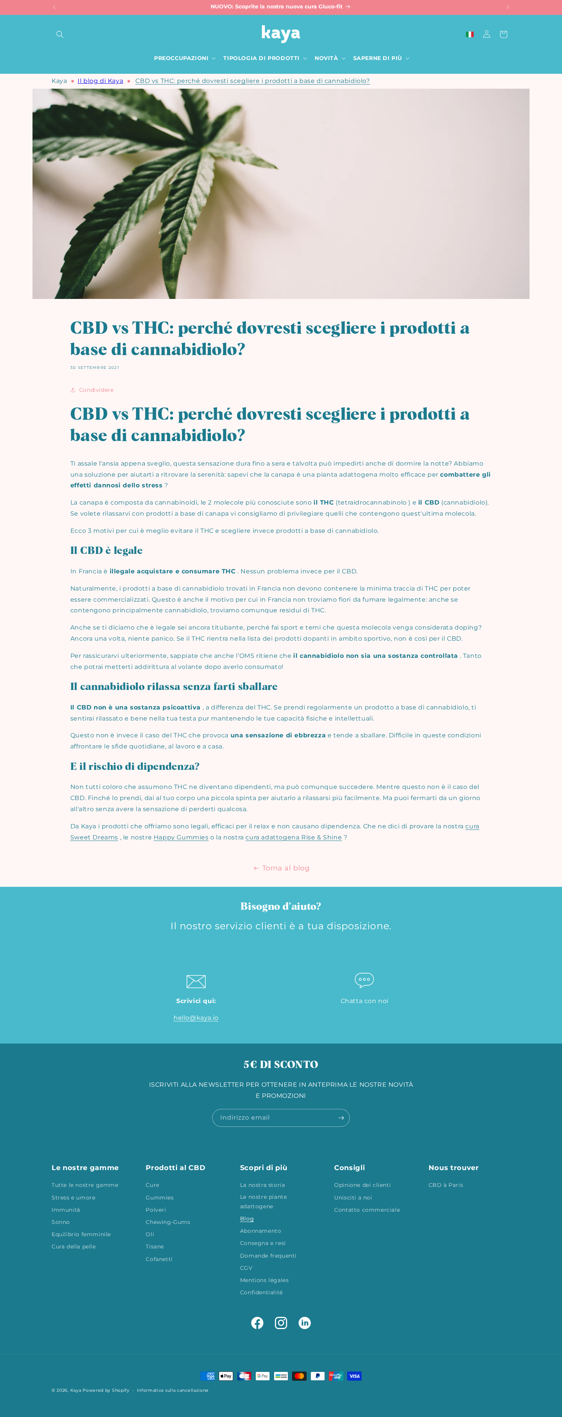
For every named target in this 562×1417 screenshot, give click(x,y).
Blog (247, 1218)
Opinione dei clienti (362, 1185)
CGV (246, 1267)
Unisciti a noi (353, 1197)
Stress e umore (73, 1197)
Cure (152, 1185)
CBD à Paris (446, 1185)
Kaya (59, 80)
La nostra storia (262, 1185)
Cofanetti (159, 1259)
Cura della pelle (74, 1246)
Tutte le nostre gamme (85, 1185)
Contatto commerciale (367, 1209)
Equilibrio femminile (81, 1234)
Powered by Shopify (106, 1390)
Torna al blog (286, 868)
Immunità (66, 1209)
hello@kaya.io (196, 1017)
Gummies (160, 1197)
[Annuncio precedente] (54, 7)
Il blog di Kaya (100, 80)
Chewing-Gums (168, 1222)
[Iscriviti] (341, 1118)
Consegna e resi (263, 1243)
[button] (60, 34)
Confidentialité (261, 1292)
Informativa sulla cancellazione (173, 1390)
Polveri (156, 1209)
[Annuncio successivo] (507, 7)
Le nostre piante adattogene (263, 1201)
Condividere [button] (96, 389)
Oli (150, 1234)
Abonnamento (260, 1230)
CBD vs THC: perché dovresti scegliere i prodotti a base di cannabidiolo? (252, 80)
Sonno (61, 1222)
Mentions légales (264, 1280)
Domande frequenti (268, 1255)
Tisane (155, 1246)
